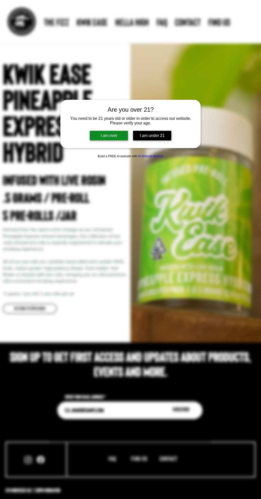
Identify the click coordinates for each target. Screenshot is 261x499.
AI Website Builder (150, 156)
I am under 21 (152, 135)
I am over (109, 135)
